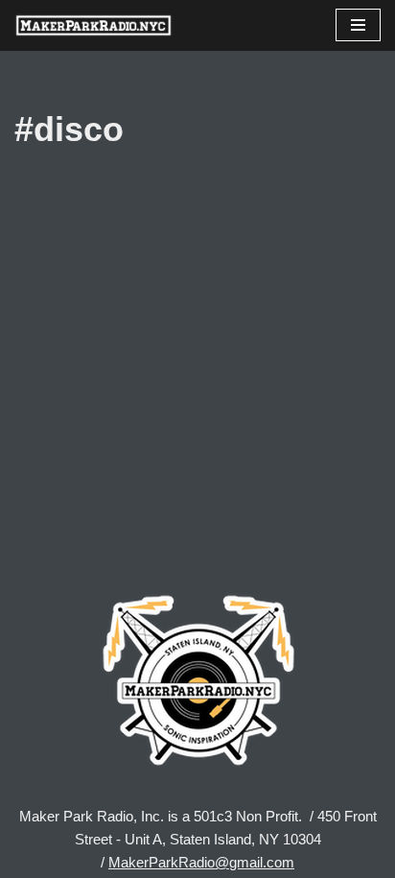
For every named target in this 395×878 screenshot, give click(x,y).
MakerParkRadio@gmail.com (201, 862)
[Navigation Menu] (358, 25)
